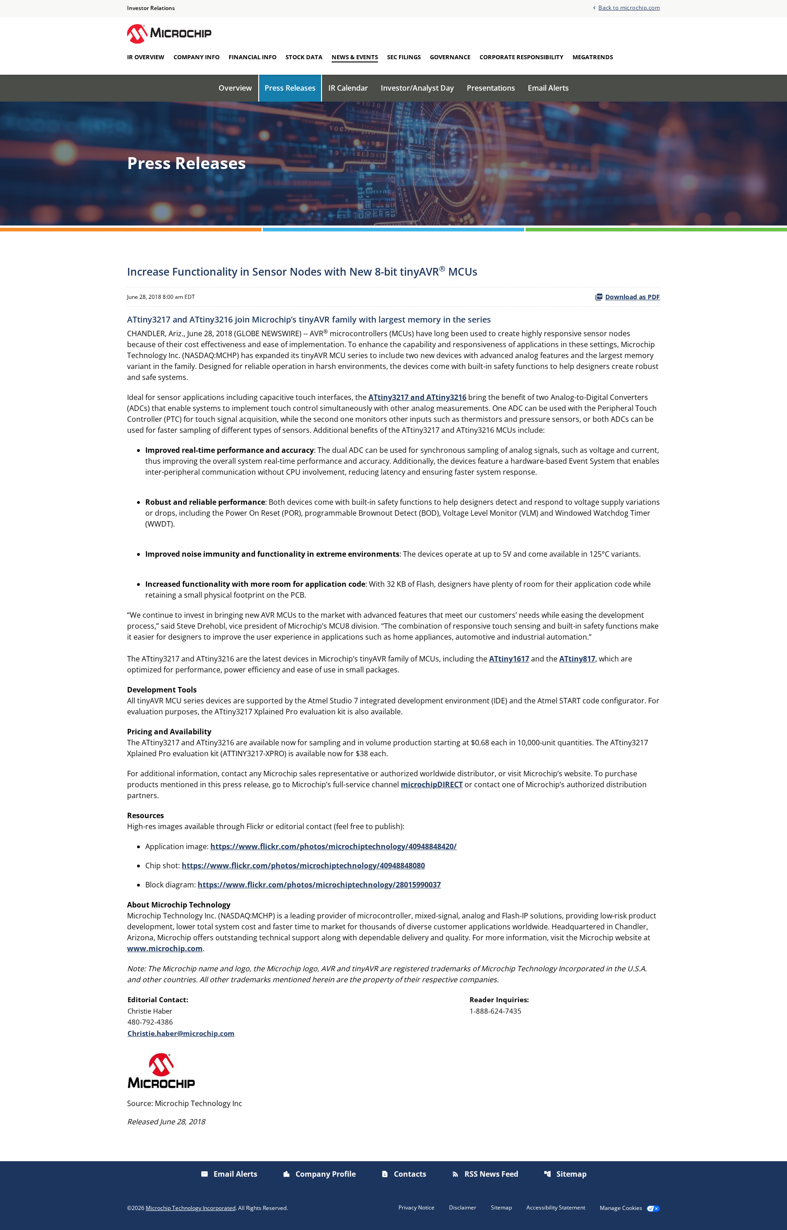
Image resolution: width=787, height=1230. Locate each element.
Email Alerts (548, 88)
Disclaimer (462, 1207)
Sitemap (565, 1174)
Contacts (403, 1174)
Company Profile (319, 1174)
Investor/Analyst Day (417, 88)
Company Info (197, 57)
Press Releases (290, 88)
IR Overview (145, 57)
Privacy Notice (416, 1207)
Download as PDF (632, 296)
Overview (235, 88)
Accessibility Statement (555, 1207)
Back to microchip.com (629, 7)
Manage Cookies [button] (621, 1208)
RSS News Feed (485, 1174)
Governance (450, 57)
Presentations (491, 88)
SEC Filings (404, 57)
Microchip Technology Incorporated (190, 1208)
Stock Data (304, 57)
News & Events (355, 57)
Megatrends (592, 57)
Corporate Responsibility (521, 57)
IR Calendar (348, 88)
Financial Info (252, 57)
